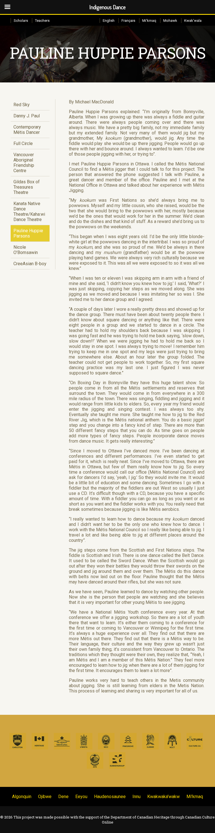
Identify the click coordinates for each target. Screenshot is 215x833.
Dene (63, 796)
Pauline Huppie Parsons (28, 233)
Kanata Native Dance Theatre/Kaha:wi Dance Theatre (29, 211)
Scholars (21, 20)
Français (128, 20)
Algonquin (21, 796)
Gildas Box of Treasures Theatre (26, 187)
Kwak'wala (193, 20)
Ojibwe (45, 796)
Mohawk (170, 20)
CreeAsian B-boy (29, 263)
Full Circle (23, 143)
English (108, 20)
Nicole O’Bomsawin (25, 250)
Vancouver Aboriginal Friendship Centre (23, 162)
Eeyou (81, 796)
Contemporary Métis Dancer (27, 129)
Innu (136, 796)
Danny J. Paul (26, 115)
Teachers (42, 20)
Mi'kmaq (149, 20)
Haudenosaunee (110, 796)
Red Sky (21, 104)
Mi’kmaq (194, 796)
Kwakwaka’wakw (163, 796)
